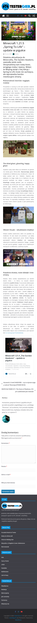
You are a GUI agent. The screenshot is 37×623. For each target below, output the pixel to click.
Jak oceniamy (5, 596)
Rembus (17, 54)
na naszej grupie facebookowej (14, 333)
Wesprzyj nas (5, 604)
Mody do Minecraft (7, 536)
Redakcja (4, 589)
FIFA (2, 557)
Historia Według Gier (7, 539)
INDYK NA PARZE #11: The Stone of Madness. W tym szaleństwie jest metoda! (18, 390)
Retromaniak (5, 547)
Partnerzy (4, 600)
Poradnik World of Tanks (8, 532)
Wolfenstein (4, 571)
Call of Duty (4, 575)
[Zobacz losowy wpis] (33, 16)
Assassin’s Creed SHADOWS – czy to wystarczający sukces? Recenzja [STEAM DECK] (19, 384)
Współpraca (4, 586)
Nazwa (4, 466)
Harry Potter (5, 561)
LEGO (3, 564)
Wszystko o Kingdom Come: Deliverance (13, 543)
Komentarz (5, 443)
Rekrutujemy (5, 593)
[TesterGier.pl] (3, 16)
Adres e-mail (6, 475)
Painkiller (4, 568)
